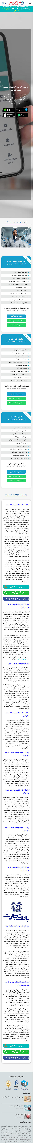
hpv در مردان (19, 1114)
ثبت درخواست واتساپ (16, 320)
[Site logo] (16, 3)
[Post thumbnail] (27, 1099)
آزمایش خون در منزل (23, 659)
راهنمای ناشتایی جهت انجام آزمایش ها (12, 1097)
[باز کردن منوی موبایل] (30, 3)
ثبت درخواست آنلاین (16, 316)
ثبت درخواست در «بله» (16, 325)
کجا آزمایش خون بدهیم (16, 1106)
